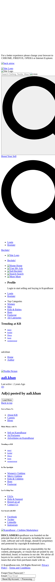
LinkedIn (11, 522)
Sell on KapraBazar (16, 432)
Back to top (6, 403)
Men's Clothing (14, 476)
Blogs (10, 420)
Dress (9, 335)
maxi (9, 330)
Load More (7, 400)
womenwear (12, 341)
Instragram (12, 525)
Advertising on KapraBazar (20, 438)
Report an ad (13, 502)
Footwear (11, 315)
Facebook (12, 516)
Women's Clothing (16, 473)
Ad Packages (13, 435)
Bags (9, 312)
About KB (12, 415)
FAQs (10, 496)
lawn (9, 338)
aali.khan (8, 378)
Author (10, 360)
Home (10, 357)
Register (11, 245)
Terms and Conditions (19, 568)
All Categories (14, 317)
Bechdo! (5, 250)
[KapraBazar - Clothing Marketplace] (19, 530)
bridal (9, 332)
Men (9, 307)
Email (4, 576)
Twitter (10, 519)
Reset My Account (10, 579)
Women (11, 304)
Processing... (28, 579)
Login (10, 242)
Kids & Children (15, 478)
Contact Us (12, 504)
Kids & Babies (14, 309)
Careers (11, 417)
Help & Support (15, 499)
